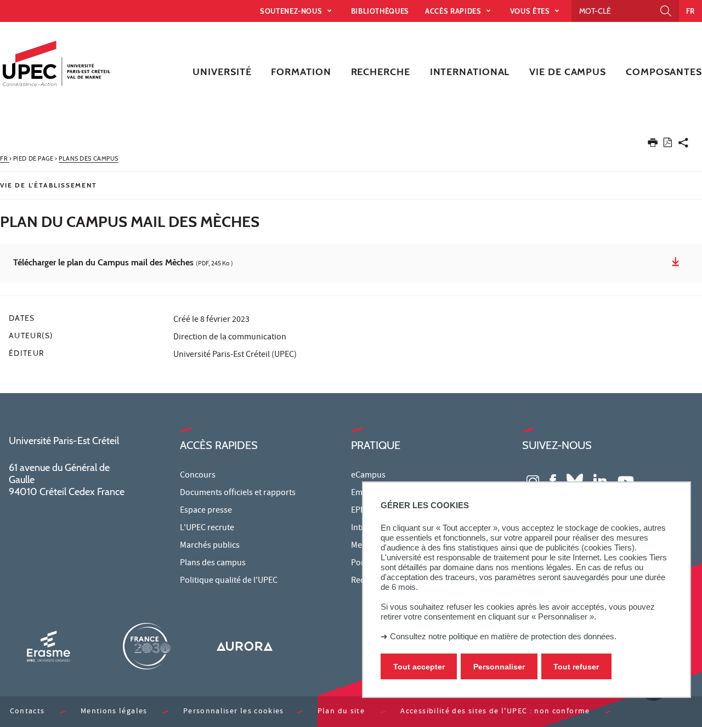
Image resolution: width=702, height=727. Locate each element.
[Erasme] (48, 646)
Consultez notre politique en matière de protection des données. (503, 636)
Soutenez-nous (292, 11)
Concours (198, 475)
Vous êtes (531, 11)
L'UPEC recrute (207, 528)
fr (690, 11)
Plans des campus (213, 563)
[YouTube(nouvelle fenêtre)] (626, 480)
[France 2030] (146, 646)
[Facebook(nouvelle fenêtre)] (553, 480)
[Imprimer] (653, 145)
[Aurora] (244, 646)
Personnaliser (499, 666)
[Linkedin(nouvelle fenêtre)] (600, 480)
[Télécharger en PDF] (668, 144)
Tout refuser (576, 666)
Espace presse (206, 511)
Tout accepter (419, 666)
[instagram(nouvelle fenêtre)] (532, 480)
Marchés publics (210, 546)
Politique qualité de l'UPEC (229, 581)
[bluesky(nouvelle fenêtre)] (575, 480)
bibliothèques (380, 11)
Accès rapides (454, 11)
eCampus (368, 475)
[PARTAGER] (683, 145)
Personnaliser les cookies (233, 712)
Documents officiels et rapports (238, 493)
